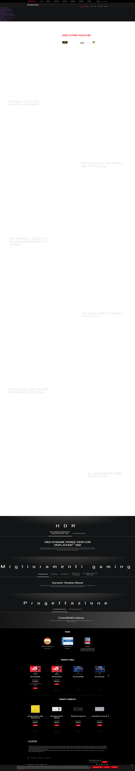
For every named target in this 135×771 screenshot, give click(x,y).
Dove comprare (100, 6)
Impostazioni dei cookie (97, 767)
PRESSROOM (41, 764)
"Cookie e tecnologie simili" (21, 769)
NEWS (46, 764)
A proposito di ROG (31, 764)
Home (37, 764)
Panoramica (82, 6)
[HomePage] (28, 758)
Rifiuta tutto (107, 767)
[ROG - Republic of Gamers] (31, 1)
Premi (91, 6)
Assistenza (105, 6)
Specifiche (87, 6)
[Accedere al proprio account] (104, 1)
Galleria (95, 6)
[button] (105, 762)
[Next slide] (108, 675)
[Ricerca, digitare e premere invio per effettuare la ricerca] (102, 1)
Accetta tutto (114, 767)
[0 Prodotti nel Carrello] (107, 1)
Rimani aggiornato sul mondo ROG (95, 760)
